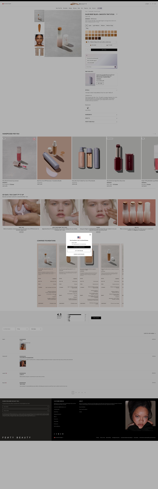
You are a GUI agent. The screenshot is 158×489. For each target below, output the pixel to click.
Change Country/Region (79, 254)
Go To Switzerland (79, 250)
